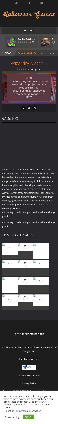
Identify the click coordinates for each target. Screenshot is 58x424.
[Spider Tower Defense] (10, 248)
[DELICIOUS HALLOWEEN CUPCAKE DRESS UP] (41, 250)
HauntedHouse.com (29, 359)
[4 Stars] (24, 69)
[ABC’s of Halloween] (10, 263)
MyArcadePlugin (35, 333)
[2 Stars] (20, 69)
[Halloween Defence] (25, 263)
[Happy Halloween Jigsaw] (10, 300)
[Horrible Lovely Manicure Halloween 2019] (10, 286)
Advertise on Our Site (29, 375)
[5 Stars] (26, 69)
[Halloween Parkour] (41, 263)
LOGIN (16, 3)
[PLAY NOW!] (11, 42)
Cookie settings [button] (13, 417)
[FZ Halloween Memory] (41, 300)
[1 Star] (18, 69)
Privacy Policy (29, 383)
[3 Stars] (22, 69)
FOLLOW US (41, 3)
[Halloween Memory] (25, 280)
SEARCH (29, 3)
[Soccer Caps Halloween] (25, 297)
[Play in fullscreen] (29, 107)
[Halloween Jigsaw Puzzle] (41, 280)
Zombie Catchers (26, 39)
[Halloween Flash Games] (29, 14)
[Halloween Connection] (25, 246)
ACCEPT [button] (28, 416)
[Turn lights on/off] (23, 107)
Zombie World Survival (30, 53)
